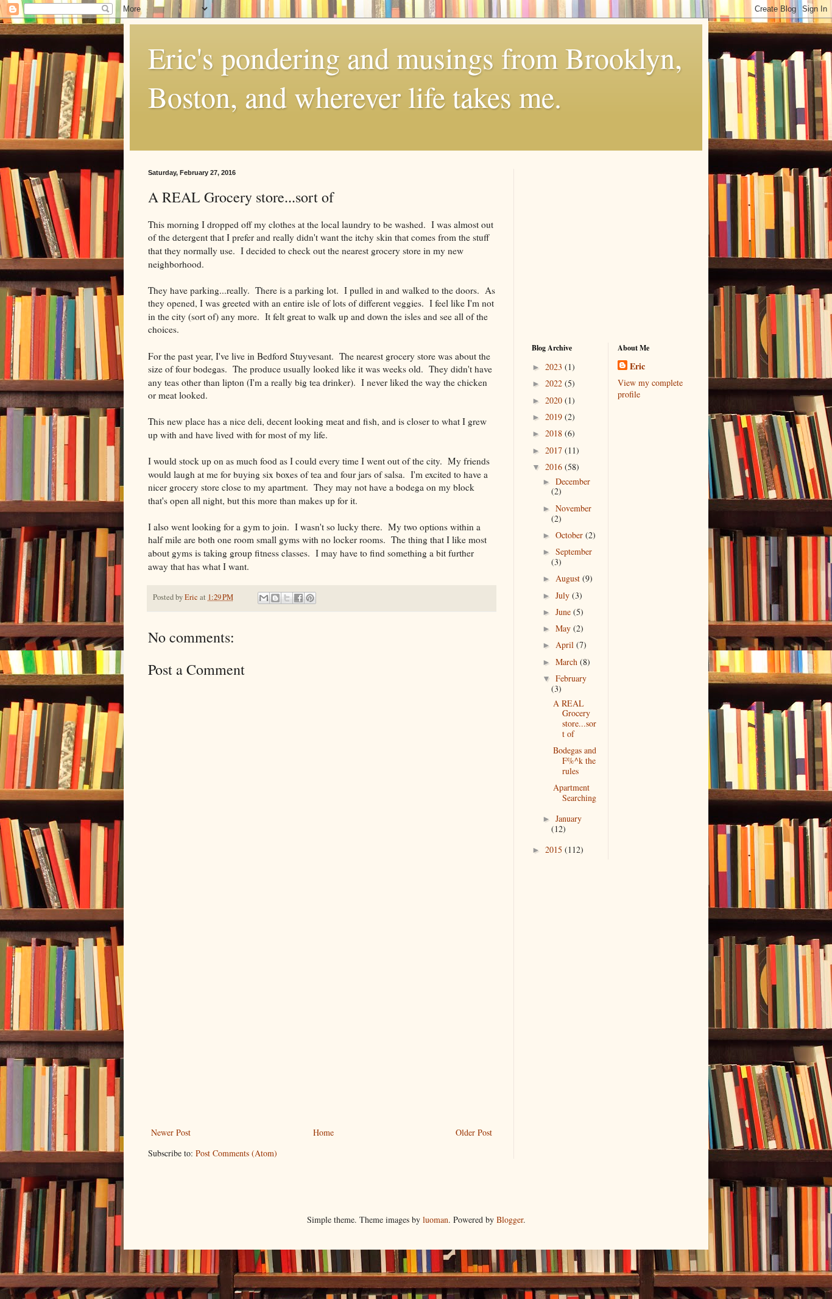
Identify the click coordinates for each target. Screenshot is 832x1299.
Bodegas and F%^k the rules (574, 760)
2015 (555, 849)
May (564, 628)
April (565, 644)
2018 (555, 433)
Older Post (474, 1132)
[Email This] (264, 598)
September (573, 551)
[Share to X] (287, 598)
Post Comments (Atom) (236, 1153)
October (570, 535)
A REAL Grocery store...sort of (574, 718)
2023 (555, 366)
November (573, 508)
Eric (637, 366)
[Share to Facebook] (298, 598)
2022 (555, 383)
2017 (555, 450)
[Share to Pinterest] (310, 598)
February (571, 678)
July (563, 595)
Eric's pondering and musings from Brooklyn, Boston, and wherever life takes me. (415, 77)
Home (323, 1132)
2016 (555, 466)
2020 (555, 400)
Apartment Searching (574, 792)
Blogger (509, 1219)
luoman (435, 1219)
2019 (555, 416)
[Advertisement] (321, 1033)
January (568, 818)
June (564, 611)
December (572, 481)
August (568, 578)
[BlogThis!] (275, 598)
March (567, 661)
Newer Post (171, 1132)
